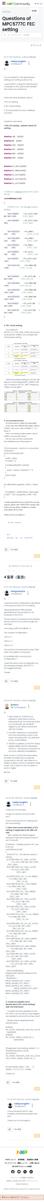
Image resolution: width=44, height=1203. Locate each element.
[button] (29, 63)
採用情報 (21, 1159)
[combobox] (22, 35)
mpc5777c (28, 538)
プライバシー (15, 1177)
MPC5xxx (7, 11)
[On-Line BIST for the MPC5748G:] (9, 570)
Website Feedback (22, 1184)
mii (21, 538)
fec (17, 538)
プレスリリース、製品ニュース (15, 1163)
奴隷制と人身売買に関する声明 (15, 1181)
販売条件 (30, 1177)
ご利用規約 (23, 1177)
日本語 (34, 11)
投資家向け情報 (32, 1159)
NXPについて (11, 1159)
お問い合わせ (34, 1163)
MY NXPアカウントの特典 (22, 1166)
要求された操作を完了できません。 (16, 1197)
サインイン (39, 4)
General (17, 523)
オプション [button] (35, 45)
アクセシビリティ (32, 1181)
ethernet (10, 538)
